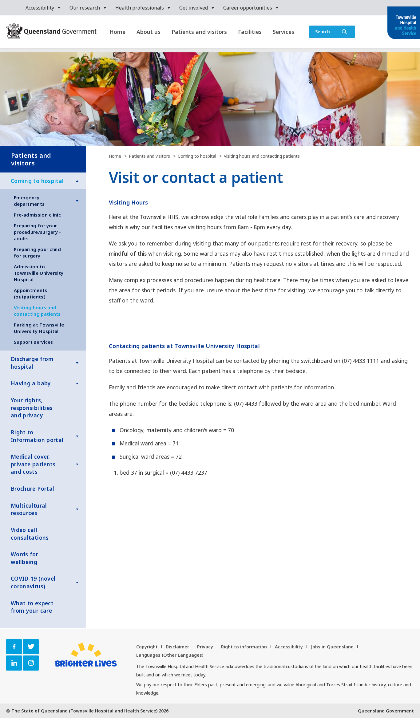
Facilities (250, 31)
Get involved (193, 7)
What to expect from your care (32, 607)
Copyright (147, 647)
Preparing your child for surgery (37, 252)
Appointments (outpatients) (30, 293)
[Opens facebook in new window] (14, 646)
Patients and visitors (199, 31)
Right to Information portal (37, 436)
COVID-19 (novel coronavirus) (33, 582)
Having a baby (31, 383)
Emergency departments (29, 200)
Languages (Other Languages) (169, 655)
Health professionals (139, 7)
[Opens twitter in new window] (31, 646)
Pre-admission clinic (37, 215)
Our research (84, 7)
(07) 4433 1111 (360, 360)
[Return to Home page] (403, 23)
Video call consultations (30, 533)
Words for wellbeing (24, 558)
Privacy (205, 647)
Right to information (244, 647)
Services (283, 31)
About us (148, 31)
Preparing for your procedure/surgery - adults (37, 231)
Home (117, 31)
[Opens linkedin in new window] (14, 663)
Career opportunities (247, 7)
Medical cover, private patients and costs (33, 464)
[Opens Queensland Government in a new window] (51, 31)
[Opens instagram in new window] (31, 663)
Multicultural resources (29, 509)
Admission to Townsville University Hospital (38, 272)
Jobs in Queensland (332, 647)
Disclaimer (177, 647)
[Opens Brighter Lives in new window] (86, 655)
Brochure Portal (32, 488)
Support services (33, 342)
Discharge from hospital (32, 362)
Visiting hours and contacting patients (37, 310)
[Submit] (344, 32)
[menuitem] (43, 7)
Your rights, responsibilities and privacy (32, 407)
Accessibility (40, 7)
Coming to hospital (37, 181)
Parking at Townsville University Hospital (39, 328)
